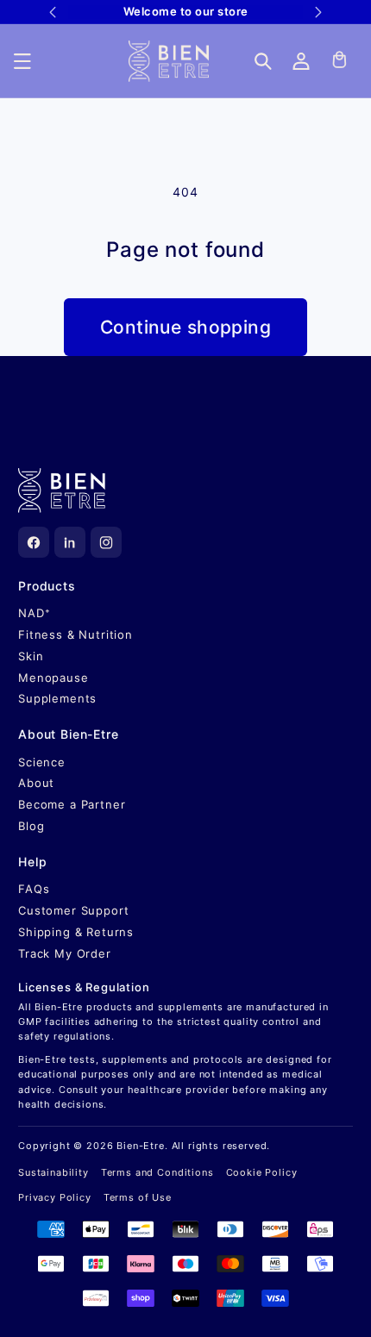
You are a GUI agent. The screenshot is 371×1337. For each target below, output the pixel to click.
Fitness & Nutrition (75, 634)
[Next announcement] (319, 12)
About (36, 783)
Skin (30, 656)
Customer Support (73, 910)
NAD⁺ (34, 613)
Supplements (57, 698)
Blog (31, 826)
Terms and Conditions (157, 1172)
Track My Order (64, 953)
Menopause (53, 677)
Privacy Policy (54, 1197)
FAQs (33, 889)
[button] (22, 61)
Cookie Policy (262, 1172)
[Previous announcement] (52, 12)
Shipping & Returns (76, 932)
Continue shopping (185, 327)
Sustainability (53, 1172)
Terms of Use (138, 1197)
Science (42, 762)
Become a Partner (71, 804)
